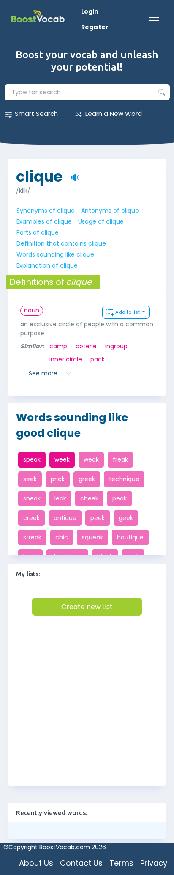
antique (65, 518)
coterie (86, 346)
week (62, 459)
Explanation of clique (47, 265)
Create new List (87, 607)
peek (97, 518)
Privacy (153, 863)
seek (30, 479)
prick (58, 479)
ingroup (116, 346)
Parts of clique (37, 232)
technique (124, 479)
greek (87, 479)
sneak (32, 498)
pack (97, 359)
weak (91, 459)
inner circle (65, 359)
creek (31, 518)
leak (60, 498)
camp (58, 346)
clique (39, 172)
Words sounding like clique (55, 254)
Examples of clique (44, 221)
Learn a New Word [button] (113, 113)
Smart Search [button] (36, 113)
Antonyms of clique (110, 210)
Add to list (128, 312)
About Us (36, 863)
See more (43, 373)
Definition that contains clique (61, 243)
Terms (121, 863)
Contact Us (81, 863)
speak (32, 459)
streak (32, 537)
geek (126, 518)
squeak (92, 537)
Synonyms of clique (45, 210)
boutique (130, 537)
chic (61, 537)
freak (120, 459)
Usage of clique (101, 221)
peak (119, 498)
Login (89, 11)
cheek (89, 498)
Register (95, 27)
